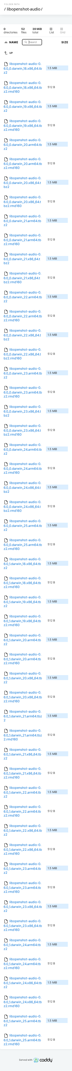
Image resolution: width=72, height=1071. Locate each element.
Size (64, 42)
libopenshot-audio (23, 9)
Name (14, 42)
